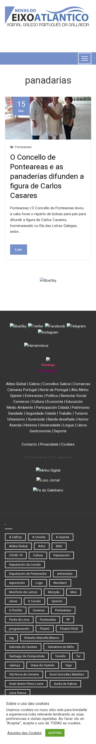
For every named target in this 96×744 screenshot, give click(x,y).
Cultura (38, 401)
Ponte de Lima (19, 619)
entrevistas (65, 574)
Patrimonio (81, 407)
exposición (17, 583)
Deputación (61, 555)
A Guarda (62, 537)
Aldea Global (16, 384)
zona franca (17, 693)
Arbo (41, 546)
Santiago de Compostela (27, 656)
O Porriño (15, 610)
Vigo (68, 665)
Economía (55, 401)
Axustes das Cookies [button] (24, 733)
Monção (54, 592)
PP (68, 619)
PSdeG (44, 629)
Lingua (68, 425)
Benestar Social (73, 395)
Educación (74, 401)
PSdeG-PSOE (69, 629)
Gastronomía (40, 431)
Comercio (21, 401)
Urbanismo (16, 419)
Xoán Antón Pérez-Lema (26, 684)
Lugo (39, 583)
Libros (82, 425)
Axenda (15, 425)
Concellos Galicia (56, 384)
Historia (30, 425)
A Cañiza (15, 537)
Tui (78, 656)
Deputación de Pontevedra (28, 574)
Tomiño (60, 656)
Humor (83, 419)
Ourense (39, 610)
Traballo (65, 413)
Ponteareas (23, 147)
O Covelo (34, 601)
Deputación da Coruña (25, 564)
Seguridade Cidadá (41, 413)
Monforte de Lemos (23, 592)
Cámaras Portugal (22, 390)
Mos (73, 592)
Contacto (29, 444)
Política (52, 395)
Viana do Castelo (43, 665)
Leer (18, 249)
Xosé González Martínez (66, 674)
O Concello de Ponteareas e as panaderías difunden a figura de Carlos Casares (47, 176)
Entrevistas (34, 395)
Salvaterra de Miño (61, 647)
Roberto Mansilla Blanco (41, 638)
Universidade (50, 425)
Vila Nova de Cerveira (24, 674)
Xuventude (36, 419)
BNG (59, 546)
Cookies (68, 444)
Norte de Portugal (54, 390)
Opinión (16, 395)
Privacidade (49, 444)
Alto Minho (80, 390)
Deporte (60, 431)
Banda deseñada (61, 419)
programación (19, 629)
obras (13, 601)
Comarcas (81, 384)
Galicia (34, 384)
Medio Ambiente (20, 407)
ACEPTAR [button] (55, 733)
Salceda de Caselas (23, 647)
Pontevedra (48, 619)
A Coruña (38, 537)
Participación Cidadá (52, 407)
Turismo (81, 413)
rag (11, 638)
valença (14, 665)
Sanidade (15, 413)
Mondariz (60, 583)
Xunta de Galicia (65, 684)
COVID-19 (15, 555)
